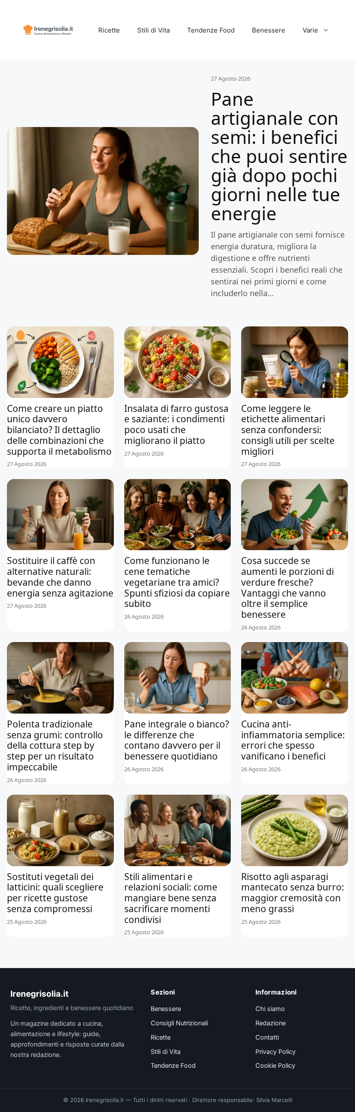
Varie (310, 30)
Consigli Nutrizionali (179, 1023)
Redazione (270, 1023)
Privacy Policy (275, 1052)
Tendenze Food (211, 30)
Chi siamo (270, 1009)
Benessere (268, 30)
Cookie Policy (275, 1066)
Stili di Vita (153, 30)
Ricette (109, 30)
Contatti (267, 1037)
